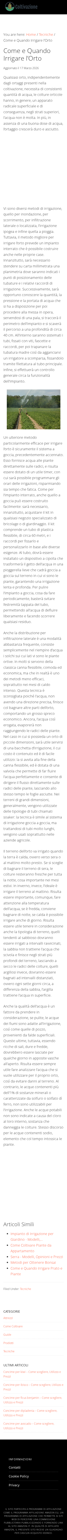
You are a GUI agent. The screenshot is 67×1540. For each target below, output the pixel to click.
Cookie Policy (19, 1476)
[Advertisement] (33, 171)
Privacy (14, 1485)
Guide (7, 1335)
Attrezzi (8, 1318)
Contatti (15, 1467)
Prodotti (8, 1343)
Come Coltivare (13, 1326)
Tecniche (25, 1289)
